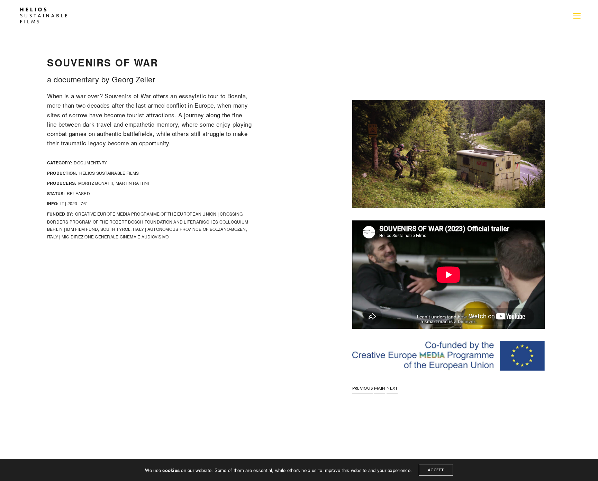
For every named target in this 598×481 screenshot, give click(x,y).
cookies (171, 470)
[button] (362, 388)
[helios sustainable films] (43, 15)
